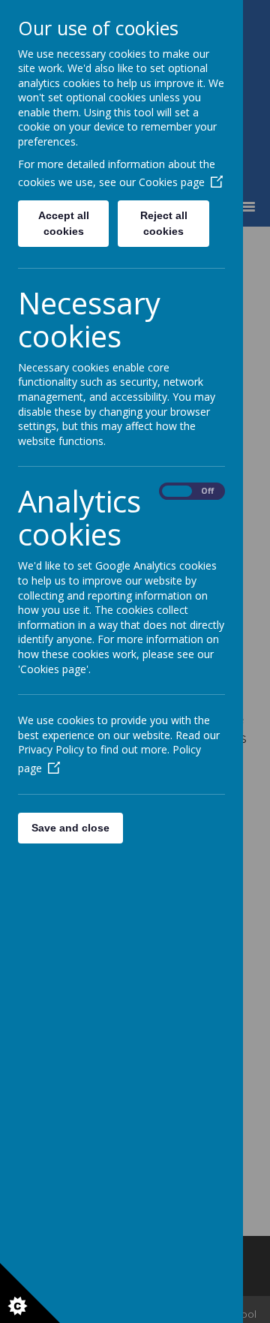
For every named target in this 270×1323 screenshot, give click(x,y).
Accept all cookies (63, 223)
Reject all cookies (164, 223)
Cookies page (172, 182)
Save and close (71, 828)
